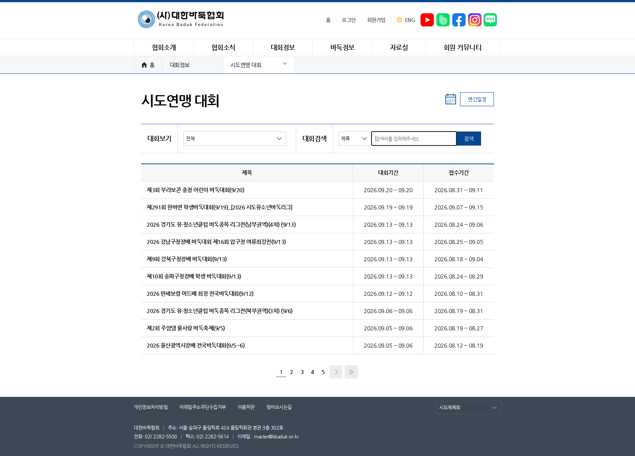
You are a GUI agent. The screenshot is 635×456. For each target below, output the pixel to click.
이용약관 (246, 407)
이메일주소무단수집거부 (202, 407)
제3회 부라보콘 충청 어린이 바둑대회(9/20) (195, 190)
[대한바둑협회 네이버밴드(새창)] (443, 20)
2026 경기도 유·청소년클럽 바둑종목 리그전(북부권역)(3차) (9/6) (220, 311)
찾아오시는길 (279, 407)
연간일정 (477, 99)
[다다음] (351, 371)
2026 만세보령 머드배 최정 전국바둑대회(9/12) (200, 293)
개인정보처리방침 (151, 407)
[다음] (335, 371)
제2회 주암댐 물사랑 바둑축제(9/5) (186, 328)
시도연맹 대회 (246, 65)
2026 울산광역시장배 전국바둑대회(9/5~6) (195, 345)
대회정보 (180, 65)
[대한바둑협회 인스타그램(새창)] (475, 20)
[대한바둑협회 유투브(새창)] (427, 20)
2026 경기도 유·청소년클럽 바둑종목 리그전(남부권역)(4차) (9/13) (221, 224)
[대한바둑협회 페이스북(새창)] (459, 20)
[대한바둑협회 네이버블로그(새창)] (491, 20)
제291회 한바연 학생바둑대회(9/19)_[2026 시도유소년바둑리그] (220, 207)
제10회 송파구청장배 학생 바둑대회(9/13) (194, 276)
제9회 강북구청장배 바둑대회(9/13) (187, 259)
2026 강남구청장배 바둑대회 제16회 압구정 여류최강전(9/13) (216, 241)
